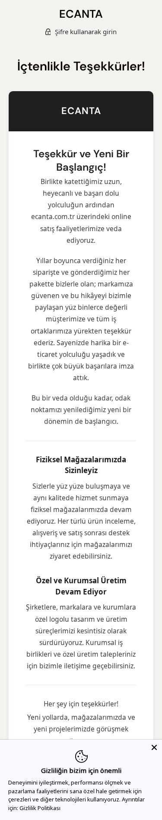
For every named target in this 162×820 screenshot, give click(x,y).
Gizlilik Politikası (39, 808)
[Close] (154, 747)
